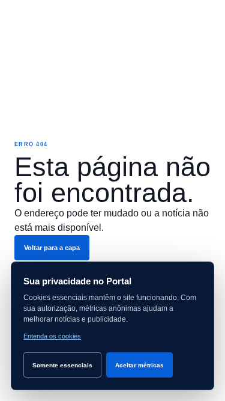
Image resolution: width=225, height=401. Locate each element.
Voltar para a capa (52, 247)
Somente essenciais (62, 365)
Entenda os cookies (52, 336)
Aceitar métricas (139, 365)
